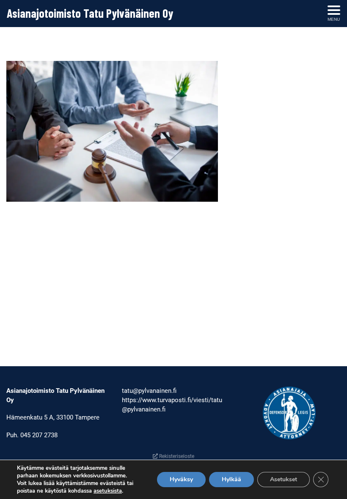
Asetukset (283, 479)
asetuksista (108, 491)
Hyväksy (181, 479)
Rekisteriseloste (176, 456)
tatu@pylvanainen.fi (149, 391)
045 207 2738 (39, 435)
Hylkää (231, 479)
